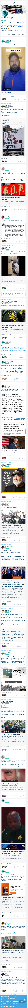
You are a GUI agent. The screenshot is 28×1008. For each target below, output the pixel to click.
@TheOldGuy (8, 248)
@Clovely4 (7, 465)
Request (21, 15)
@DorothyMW (8, 217)
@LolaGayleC (8, 702)
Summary (3, 20)
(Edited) (12, 96)
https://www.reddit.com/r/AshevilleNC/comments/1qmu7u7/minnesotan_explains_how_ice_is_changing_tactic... (13, 350)
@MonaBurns (8, 611)
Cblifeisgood (20, 293)
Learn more (11, 1006)
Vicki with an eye (6, 2)
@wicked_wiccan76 (9, 386)
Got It (22, 1001)
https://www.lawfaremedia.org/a (18, 664)
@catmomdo (4, 19)
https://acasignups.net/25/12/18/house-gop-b (11, 564)
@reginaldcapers (9, 923)
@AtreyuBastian (8, 302)
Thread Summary (5, 707)
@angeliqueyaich (9, 106)
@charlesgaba (8, 547)
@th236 (7, 974)
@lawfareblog (8, 653)
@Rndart (7, 504)
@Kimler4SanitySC (9, 169)
